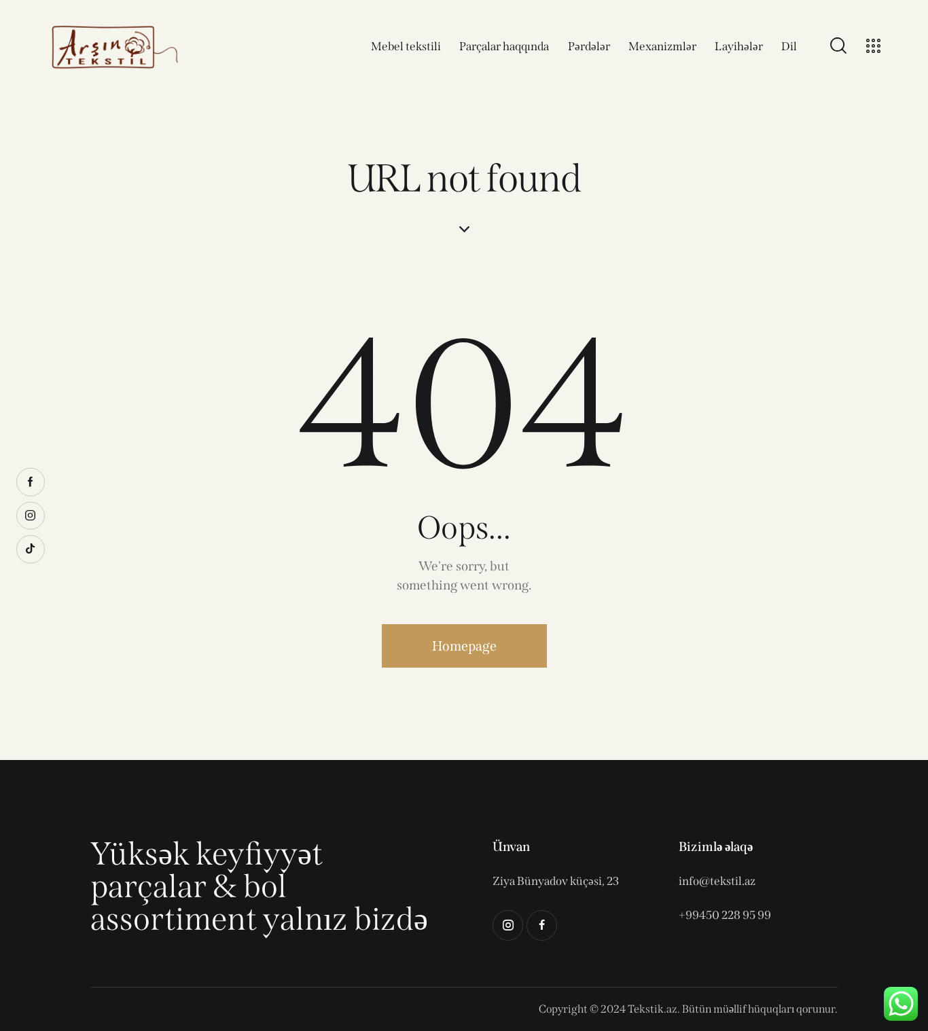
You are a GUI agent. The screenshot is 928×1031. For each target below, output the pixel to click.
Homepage (464, 646)
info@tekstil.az (717, 881)
